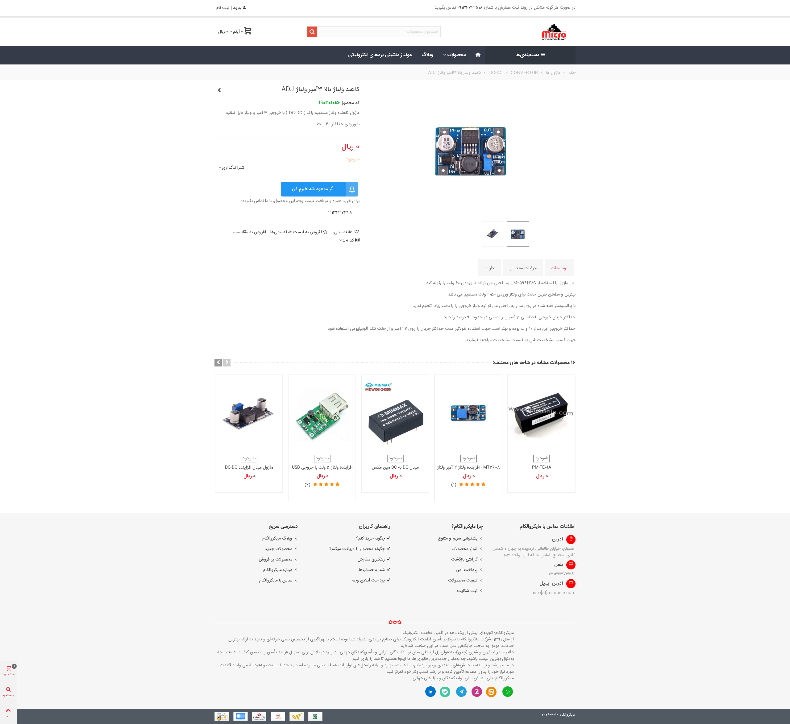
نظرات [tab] (489, 268)
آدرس (557, 539)
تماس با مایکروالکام (275, 580)
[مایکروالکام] (534, 32)
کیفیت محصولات (462, 580)
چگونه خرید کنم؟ (370, 538)
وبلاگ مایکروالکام (277, 538)
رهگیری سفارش (371, 559)
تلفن (558, 565)
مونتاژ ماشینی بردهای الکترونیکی (380, 55)
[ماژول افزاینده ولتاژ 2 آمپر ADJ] (219, 90)
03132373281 (340, 212)
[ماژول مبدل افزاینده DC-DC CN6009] (248, 413)
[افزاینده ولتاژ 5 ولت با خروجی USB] (322, 413)
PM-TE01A (541, 467)
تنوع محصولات (464, 549)
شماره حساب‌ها (372, 570)
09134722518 (470, 7)
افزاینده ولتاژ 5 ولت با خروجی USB (322, 467)
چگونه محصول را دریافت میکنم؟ (357, 549)
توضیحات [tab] (559, 268)
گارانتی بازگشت (464, 559)
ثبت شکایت (467, 591)
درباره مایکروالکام (277, 570)
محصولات (456, 55)
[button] (227, 362)
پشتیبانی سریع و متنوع (457, 538)
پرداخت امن (466, 570)
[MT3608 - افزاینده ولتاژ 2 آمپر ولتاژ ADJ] (468, 413)
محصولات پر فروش (275, 559)
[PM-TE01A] (541, 413)
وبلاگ (427, 55)
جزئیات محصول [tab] (523, 268)
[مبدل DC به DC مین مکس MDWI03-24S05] (395, 413)
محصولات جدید (278, 549)
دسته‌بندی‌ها (527, 55)
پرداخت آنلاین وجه (368, 580)
